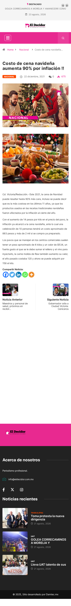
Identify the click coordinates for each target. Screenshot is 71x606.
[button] (63, 5)
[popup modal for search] (63, 38)
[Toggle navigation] (7, 38)
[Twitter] (12, 275)
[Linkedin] (18, 275)
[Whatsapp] (25, 275)
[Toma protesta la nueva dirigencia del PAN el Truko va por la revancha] (15, 518)
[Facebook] (6, 275)
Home (10, 49)
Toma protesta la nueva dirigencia (47, 517)
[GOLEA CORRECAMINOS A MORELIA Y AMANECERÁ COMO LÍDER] (15, 541)
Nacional (24, 49)
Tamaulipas (37, 513)
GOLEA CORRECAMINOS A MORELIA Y (48, 541)
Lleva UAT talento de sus (48, 564)
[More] (31, 275)
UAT (33, 536)
